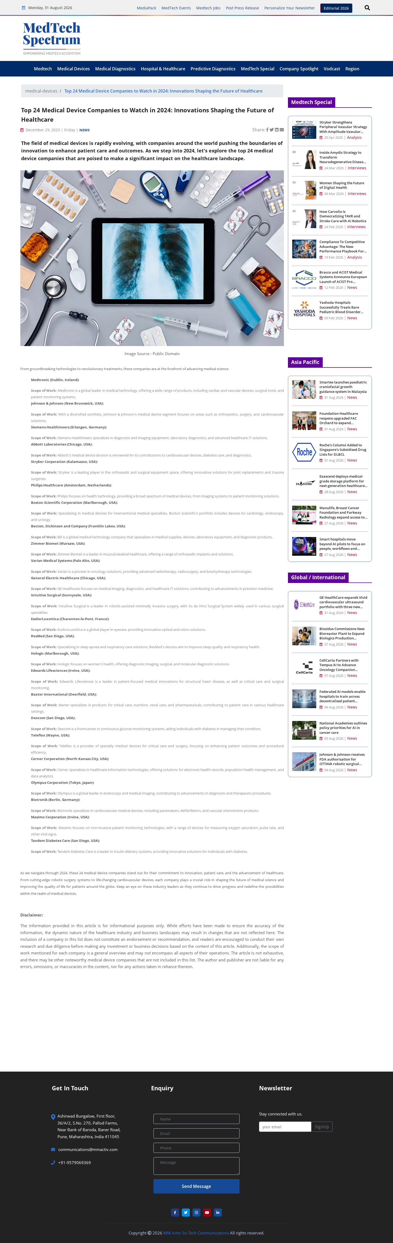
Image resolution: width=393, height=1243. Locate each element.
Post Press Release (242, 7)
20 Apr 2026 (333, 137)
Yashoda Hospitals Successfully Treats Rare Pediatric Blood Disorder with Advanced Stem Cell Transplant (340, 312)
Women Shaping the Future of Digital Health (341, 185)
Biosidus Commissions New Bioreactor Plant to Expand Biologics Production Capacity (342, 636)
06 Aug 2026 (333, 707)
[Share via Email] (282, 130)
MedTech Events (176, 7)
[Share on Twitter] (272, 130)
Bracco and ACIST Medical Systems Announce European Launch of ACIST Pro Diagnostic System (343, 279)
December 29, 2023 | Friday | (52, 129)
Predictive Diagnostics (213, 69)
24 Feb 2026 (333, 227)
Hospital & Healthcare (163, 69)
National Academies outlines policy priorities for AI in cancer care (343, 728)
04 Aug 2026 (333, 770)
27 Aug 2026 (333, 523)
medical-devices (41, 91)
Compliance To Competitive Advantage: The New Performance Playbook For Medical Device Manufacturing (342, 251)
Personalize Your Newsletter (289, 7)
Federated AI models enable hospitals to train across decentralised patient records (342, 698)
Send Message (196, 1186)
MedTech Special (257, 69)
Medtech (43, 69)
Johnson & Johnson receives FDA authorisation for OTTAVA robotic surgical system (342, 761)
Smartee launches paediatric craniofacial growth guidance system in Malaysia (343, 387)
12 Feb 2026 (333, 287)
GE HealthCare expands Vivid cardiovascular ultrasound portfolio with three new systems (343, 604)
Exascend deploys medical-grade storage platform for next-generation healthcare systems (342, 483)
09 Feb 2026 (333, 318)
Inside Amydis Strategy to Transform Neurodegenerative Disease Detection (342, 159)
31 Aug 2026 (333, 397)
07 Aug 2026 (333, 675)
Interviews (357, 167)
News (84, 130)
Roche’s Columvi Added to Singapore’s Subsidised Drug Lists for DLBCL (342, 450)
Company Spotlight (299, 69)
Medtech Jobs (208, 7)
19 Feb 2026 (333, 257)
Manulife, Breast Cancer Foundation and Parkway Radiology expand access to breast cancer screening (342, 515)
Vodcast (332, 69)
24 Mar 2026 (333, 168)
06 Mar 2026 (333, 193)
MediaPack (146, 7)
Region (352, 69)
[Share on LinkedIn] (277, 130)
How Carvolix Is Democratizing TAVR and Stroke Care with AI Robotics (342, 216)
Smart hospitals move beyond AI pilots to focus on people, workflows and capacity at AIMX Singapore (342, 546)
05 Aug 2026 (333, 738)
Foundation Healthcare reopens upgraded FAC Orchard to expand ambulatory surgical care (340, 420)
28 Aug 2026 (333, 492)
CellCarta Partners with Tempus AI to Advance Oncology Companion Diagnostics (339, 667)
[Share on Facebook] (267, 130)
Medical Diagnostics (115, 69)
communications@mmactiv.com (87, 1149)
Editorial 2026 (336, 8)
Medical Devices (73, 69)
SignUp (322, 1127)
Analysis (354, 137)
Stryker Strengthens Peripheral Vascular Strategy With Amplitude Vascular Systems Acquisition (343, 129)
